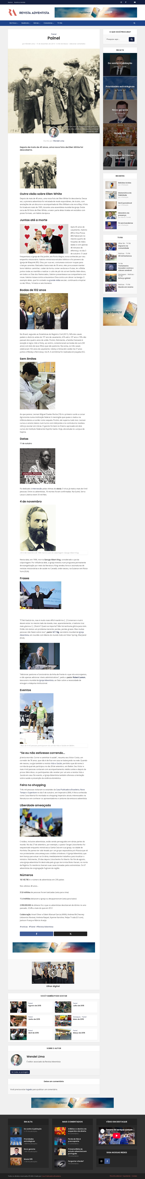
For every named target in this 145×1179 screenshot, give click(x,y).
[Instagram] (101, 1161)
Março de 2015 (79, 1033)
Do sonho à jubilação (120, 63)
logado (29, 1089)
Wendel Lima (30, 44)
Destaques (77, 1017)
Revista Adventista (45, 926)
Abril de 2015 (33, 1033)
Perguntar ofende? (76, 1161)
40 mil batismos (125, 256)
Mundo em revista (125, 287)
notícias (24, 926)
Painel (53, 34)
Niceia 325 (120, 133)
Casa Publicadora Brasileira (67, 789)
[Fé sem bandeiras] (111, 225)
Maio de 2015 (78, 1019)
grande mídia (54, 280)
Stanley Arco (121, 90)
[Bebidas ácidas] (111, 185)
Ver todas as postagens (20, 1072)
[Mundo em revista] (111, 288)
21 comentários (73, 1144)
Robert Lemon (79, 677)
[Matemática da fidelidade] (111, 195)
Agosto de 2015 (34, 1005)
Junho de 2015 (34, 1019)
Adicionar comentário (77, 44)
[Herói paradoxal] (111, 205)
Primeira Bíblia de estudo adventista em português (77, 1151)
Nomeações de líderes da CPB (120, 157)
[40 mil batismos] (111, 257)
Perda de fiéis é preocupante (74, 1140)
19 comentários (73, 1156)
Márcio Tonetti (121, 67)
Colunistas (48, 23)
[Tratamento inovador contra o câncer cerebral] (111, 267)
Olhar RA (121, 243)
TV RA (59, 23)
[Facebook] (107, 1161)
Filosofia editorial (116, 1176)
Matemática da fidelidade (124, 194)
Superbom (32, 792)
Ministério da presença (123, 214)
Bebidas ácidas (124, 183)
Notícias (121, 253)
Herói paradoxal (125, 203)
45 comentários (73, 1134)
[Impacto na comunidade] (111, 246)
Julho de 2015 (78, 1005)
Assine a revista (19, 2)
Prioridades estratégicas (120, 86)
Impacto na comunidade (123, 247)
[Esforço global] (111, 278)
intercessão (37, 488)
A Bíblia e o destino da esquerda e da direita (77, 1130)
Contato (134, 1176)
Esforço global (124, 278)
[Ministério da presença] (111, 215)
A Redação (121, 113)
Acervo (10, 2)
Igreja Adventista (46, 680)
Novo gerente (120, 109)
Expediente (126, 1176)
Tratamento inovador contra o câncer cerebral (125, 268)
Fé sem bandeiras (125, 223)
